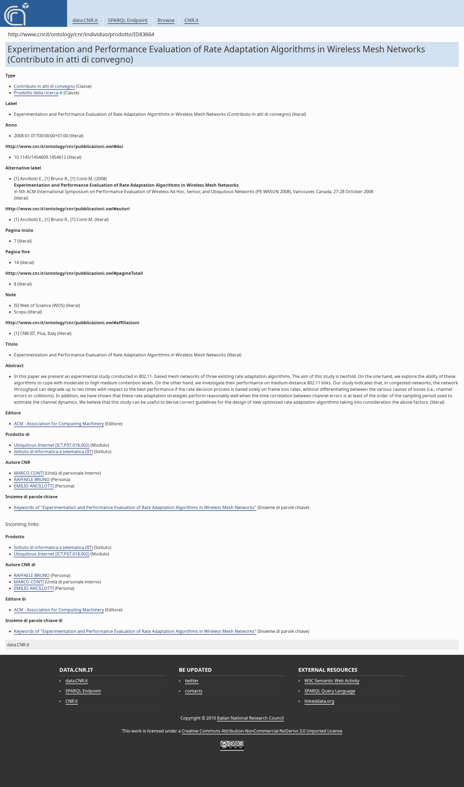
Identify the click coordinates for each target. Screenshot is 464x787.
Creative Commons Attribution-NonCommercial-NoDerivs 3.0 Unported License (262, 731)
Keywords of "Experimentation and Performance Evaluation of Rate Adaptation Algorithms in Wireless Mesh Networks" (135, 507)
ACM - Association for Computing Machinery (59, 424)
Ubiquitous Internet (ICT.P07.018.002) (51, 445)
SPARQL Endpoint (128, 20)
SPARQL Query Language (330, 691)
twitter (192, 681)
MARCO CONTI (29, 473)
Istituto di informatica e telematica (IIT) (53, 451)
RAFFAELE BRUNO (32, 479)
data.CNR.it (85, 20)
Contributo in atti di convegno (44, 86)
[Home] (33, 13)
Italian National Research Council (250, 718)
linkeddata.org (319, 701)
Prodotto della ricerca (36, 93)
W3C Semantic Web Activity (332, 681)
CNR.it (191, 20)
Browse (166, 20)
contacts (193, 691)
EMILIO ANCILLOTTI (34, 486)
